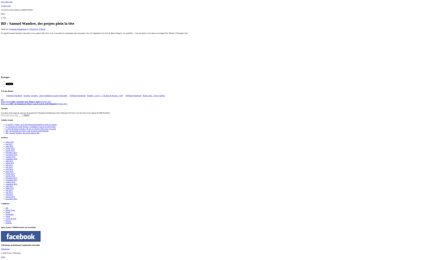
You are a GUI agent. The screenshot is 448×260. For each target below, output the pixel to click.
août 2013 (9, 186)
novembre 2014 (11, 155)
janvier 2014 (10, 176)
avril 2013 (9, 195)
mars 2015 (9, 146)
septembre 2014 (11, 159)
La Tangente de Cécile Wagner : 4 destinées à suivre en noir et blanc (31, 127)
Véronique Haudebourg (17, 29)
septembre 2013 (11, 184)
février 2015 (10, 148)
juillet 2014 (10, 163)
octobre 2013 (10, 182)
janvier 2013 (10, 197)
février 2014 (10, 174)
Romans (9, 223)
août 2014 (9, 161)
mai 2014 (9, 167)
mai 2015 (9, 144)
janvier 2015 (10, 151)
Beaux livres (10, 210)
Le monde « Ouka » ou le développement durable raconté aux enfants (31, 125)
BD (2, 100)
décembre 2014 (11, 153)
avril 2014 (9, 169)
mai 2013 (9, 193)
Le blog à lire (6, 6)
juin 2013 (9, 190)
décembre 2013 (11, 178)
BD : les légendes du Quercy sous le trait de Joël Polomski (27, 131)
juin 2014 (9, 165)
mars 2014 (9, 172)
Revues (8, 221)
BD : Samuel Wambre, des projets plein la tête (22, 133)
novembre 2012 (11, 199)
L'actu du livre (11, 219)
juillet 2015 (10, 142)
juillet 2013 (10, 188)
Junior (8, 217)
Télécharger (5, 249)
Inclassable (10, 214)
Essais (8, 212)
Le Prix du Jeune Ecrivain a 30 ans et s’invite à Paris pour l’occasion (31, 129)
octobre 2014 (10, 157)
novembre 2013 (11, 180)
